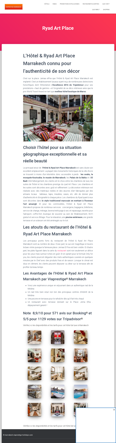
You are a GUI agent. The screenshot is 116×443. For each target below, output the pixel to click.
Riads (55, 4)
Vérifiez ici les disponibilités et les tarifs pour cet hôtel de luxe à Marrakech (56, 325)
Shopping (106, 9)
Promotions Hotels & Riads (69, 4)
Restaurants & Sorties (91, 4)
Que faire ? (96, 9)
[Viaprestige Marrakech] (13, 7)
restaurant (61, 250)
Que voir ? (106, 4)
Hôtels (46, 4)
